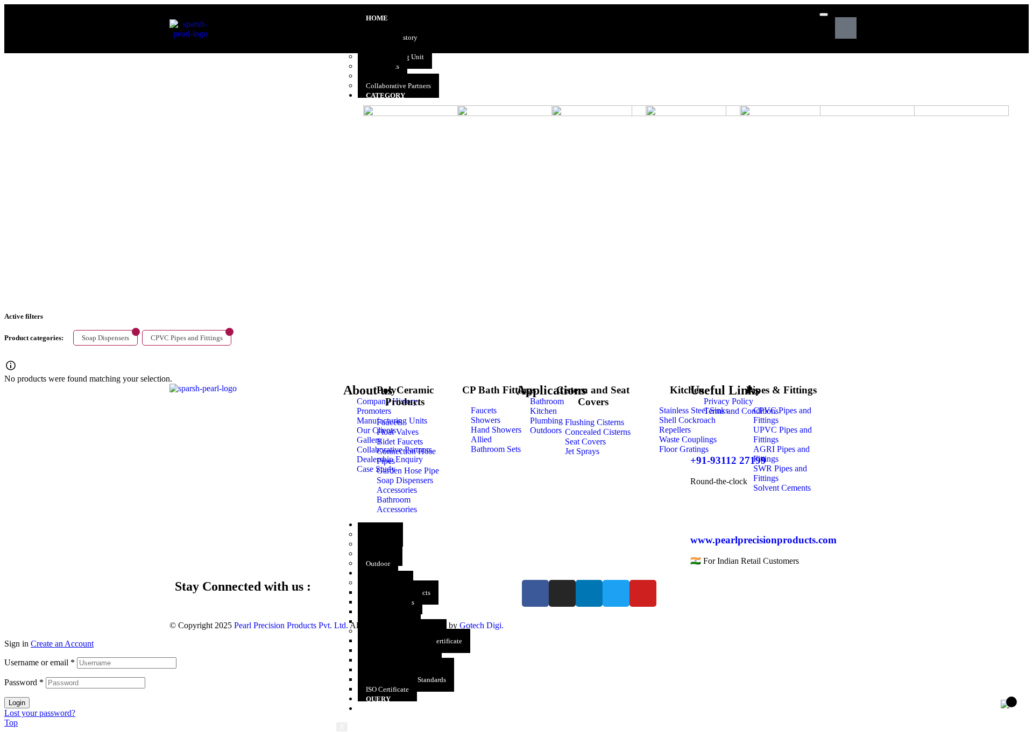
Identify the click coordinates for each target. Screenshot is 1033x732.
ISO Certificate (387, 689)
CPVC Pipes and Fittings (187, 338)
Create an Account (62, 643)
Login (17, 703)
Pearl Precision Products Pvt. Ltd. (291, 625)
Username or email (39, 662)
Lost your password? (39, 712)
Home (377, 18)
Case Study (387, 709)
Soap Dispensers (105, 338)
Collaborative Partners (398, 86)
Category (385, 95)
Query (378, 699)
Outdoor (378, 563)
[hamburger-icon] (823, 14)
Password (24, 682)
